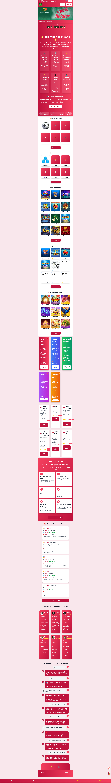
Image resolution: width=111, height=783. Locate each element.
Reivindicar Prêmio (67, 367)
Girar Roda (44, 399)
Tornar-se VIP (55, 400)
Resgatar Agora (44, 366)
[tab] (45, 113)
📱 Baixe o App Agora (55, 600)
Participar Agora (55, 366)
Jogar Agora (44, 424)
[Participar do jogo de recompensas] (109, 773)
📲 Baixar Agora (55, 147)
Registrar (69, 4)
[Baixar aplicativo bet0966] (65, 766)
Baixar (70, 1)
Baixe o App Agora (55, 106)
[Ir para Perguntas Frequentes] (109, 768)
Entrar (62, 4)
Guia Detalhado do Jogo (55, 517)
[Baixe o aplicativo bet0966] (55, 13)
